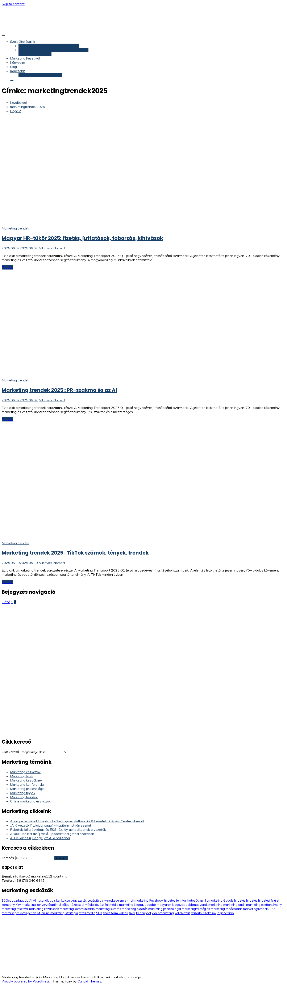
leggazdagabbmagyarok (190, 905)
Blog (13, 67)
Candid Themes (89, 981)
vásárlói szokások (203, 913)
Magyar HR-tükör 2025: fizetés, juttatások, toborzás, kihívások (82, 238)
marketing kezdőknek (44, 909)
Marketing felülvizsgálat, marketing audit (48, 46)
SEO (99, 913)
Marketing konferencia (27, 784)
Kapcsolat (17, 71)
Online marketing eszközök (30, 801)
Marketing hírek (21, 776)
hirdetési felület (268, 900)
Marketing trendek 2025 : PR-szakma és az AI (59, 390)
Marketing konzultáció (34, 54)
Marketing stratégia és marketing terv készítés (53, 50)
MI (39, 913)
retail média (87, 913)
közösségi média (82, 905)
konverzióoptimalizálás (53, 905)
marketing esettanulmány (264, 905)
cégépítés (94, 900)
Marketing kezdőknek (26, 780)
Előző (6, 602)
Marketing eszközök (25, 772)
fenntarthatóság (187, 900)
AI (30, 900)
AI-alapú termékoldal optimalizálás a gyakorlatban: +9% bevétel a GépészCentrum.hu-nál (77, 821)
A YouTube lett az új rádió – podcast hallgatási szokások (52, 834)
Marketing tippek (22, 793)
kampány (8, 905)
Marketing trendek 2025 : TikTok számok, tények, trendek (75, 552)
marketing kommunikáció (77, 909)
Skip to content (13, 4)
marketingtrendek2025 (259, 909)
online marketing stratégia (59, 913)
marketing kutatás (108, 909)
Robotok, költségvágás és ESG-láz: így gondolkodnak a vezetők (58, 829)
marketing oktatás (134, 909)
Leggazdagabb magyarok (152, 905)
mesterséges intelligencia (19, 913)
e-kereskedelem (113, 900)
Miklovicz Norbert (52, 248)
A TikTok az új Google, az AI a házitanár (40, 838)
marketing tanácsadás (226, 909)
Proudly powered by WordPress (26, 981)
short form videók (115, 913)
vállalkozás (182, 913)
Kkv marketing (26, 905)
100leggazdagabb (15, 900)
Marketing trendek (15, 228)
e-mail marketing (137, 900)
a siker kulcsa (60, 900)
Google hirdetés (234, 900)
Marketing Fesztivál (25, 58)
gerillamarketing (211, 900)
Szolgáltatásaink (22, 41)
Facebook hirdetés (162, 900)
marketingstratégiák (196, 909)
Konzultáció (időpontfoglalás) (40, 75)
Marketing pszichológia (27, 789)
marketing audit (234, 905)
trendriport (143, 913)
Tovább (7, 267)
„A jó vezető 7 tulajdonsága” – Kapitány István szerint (50, 825)
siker (132, 913)
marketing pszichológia (164, 909)
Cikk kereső (10, 752)
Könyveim (17, 62)
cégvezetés (79, 900)
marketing (215, 905)
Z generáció (225, 913)
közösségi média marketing (114, 905)
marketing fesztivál (15, 909)
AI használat (42, 900)
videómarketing (163, 913)
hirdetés (251, 900)
